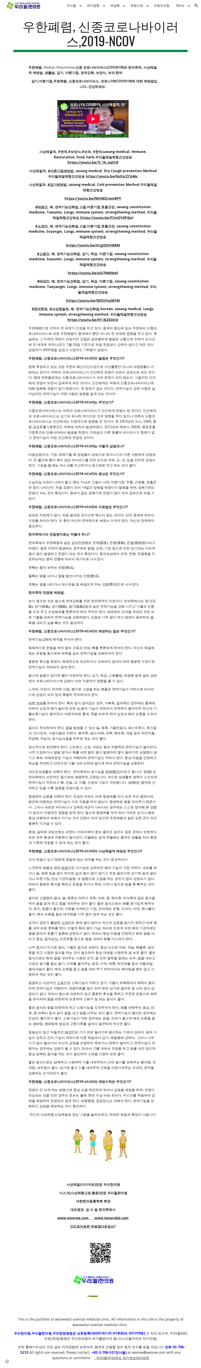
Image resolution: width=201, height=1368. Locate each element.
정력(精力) (113, 771)
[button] (196, 5)
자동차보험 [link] (162, 5)
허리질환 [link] (93, 5)
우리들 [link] (71, 5)
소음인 (62, 982)
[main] (100, 35)
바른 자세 (35, 703)
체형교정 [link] (137, 5)
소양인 (66, 922)
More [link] (180, 5)
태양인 (70, 1032)
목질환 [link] (115, 5)
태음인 (65, 867)
